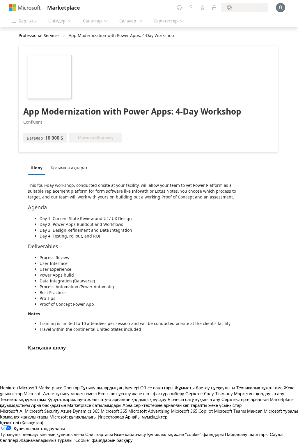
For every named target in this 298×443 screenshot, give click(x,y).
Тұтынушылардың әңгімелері (110, 388)
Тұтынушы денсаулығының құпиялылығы (42, 434)
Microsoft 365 (114, 411)
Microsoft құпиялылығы (73, 417)
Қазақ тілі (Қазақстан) (21, 423)
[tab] (38, 167)
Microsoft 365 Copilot (192, 411)
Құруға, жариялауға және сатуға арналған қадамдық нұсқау (106, 399)
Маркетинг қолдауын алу (259, 393)
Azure (66, 411)
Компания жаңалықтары (24, 417)
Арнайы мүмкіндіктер (146, 417)
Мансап (254, 411)
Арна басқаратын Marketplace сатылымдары (76, 405)
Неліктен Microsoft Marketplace (31, 388)
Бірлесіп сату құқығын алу (194, 399)
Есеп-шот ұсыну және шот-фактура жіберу (141, 393)
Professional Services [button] (39, 35)
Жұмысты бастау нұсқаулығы (205, 388)
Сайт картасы (99, 434)
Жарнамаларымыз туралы (45, 440)
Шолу (36, 167)
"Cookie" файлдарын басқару (103, 440)
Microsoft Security (42, 411)
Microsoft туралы (281, 411)
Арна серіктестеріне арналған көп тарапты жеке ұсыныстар (182, 405)
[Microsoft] (25, 7)
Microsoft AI (12, 411)
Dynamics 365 (86, 411)
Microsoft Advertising (149, 411)
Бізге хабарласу (130, 434)
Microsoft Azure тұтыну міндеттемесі (61, 393)
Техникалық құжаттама (259, 388)
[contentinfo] (65, 36)
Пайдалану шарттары (247, 434)
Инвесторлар (111, 417)
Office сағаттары (156, 388)
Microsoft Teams (230, 411)
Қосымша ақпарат (69, 167)
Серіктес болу (199, 393)
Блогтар (71, 388)
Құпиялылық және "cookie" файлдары (185, 434)
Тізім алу (224, 393)
